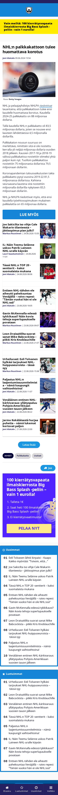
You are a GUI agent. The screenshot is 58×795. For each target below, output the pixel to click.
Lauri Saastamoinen (13, 253)
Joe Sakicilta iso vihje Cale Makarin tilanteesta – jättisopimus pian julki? (20, 227)
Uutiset (37, 455)
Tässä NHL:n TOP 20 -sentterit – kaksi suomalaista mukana (17, 268)
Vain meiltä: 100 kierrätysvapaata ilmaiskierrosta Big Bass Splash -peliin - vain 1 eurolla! (28, 26)
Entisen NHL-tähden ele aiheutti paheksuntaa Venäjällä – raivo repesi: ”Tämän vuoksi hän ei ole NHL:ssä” (20, 296)
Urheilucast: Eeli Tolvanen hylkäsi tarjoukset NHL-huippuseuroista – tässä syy (20, 363)
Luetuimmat (14, 674)
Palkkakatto (23, 455)
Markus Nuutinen (12, 233)
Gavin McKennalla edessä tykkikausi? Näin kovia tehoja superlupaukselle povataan (20, 317)
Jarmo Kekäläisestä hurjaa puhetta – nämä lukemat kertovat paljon (20, 423)
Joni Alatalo (9, 58)
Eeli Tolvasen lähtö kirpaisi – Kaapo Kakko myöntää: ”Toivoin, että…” (30, 559)
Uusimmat (13, 549)
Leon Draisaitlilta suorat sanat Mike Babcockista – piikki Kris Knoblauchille (20, 336)
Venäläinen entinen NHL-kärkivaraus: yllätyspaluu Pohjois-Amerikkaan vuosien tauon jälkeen (20, 404)
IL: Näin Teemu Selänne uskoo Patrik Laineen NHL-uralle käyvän (18, 247)
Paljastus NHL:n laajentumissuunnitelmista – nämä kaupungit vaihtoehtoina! (20, 384)
